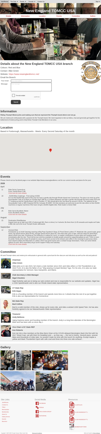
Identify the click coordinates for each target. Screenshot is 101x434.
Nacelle (4, 419)
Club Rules (78, 405)
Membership (5, 412)
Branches (4, 421)
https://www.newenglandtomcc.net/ (24, 74)
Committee (76, 16)
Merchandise (5, 409)
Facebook (42, 403)
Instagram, (42, 416)
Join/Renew (5, 402)
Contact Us (5, 405)
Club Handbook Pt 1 (81, 412)
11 (2, 189)
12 (2, 230)
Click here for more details (17, 193)
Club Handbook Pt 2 (81, 419)
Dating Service (6, 416)
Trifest (3, 407)
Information (25, 16)
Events (59, 16)
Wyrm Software (96, 433)
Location (42, 16)
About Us (4, 414)
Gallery (92, 16)
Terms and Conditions (37, 433)
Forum (41, 407)
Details (8, 16)
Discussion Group (45, 411)
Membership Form (80, 427)
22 (2, 220)
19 (2, 196)
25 (2, 211)
